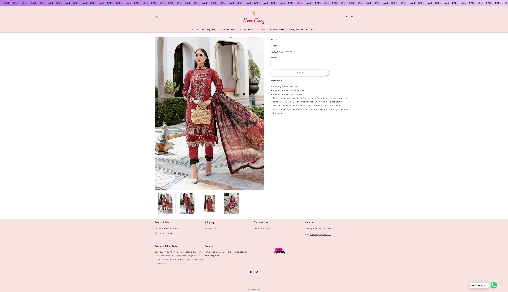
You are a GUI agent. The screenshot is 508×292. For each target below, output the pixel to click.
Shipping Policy (212, 228)
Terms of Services (262, 228)
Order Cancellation (163, 233)
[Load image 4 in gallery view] (231, 203)
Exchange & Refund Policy (166, 228)
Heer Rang (256, 289)
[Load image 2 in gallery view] (187, 203)
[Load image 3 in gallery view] (209, 203)
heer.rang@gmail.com (320, 234)
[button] (158, 17)
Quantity (274, 57)
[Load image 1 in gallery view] (165, 203)
